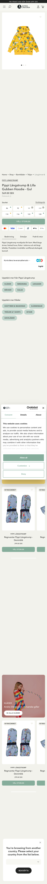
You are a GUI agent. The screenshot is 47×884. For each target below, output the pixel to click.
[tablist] (23, 236)
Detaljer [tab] (23, 237)
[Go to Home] (23, 7)
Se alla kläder (13, 713)
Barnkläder (20, 174)
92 (18, 208)
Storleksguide (40, 202)
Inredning (22, 284)
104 (40, 208)
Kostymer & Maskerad (15, 306)
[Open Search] (11, 6)
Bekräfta (24, 870)
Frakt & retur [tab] (38, 237)
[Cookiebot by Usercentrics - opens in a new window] (28, 408)
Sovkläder (10, 318)
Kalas (20, 290)
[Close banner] (43, 408)
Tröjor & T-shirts (13, 312)
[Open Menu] (4, 6)
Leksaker (37, 284)
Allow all (23, 457)
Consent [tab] (8, 415)
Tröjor (29, 174)
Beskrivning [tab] (9, 237)
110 (7, 214)
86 (7, 208)
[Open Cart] (41, 7)
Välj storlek (23, 221)
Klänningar (36, 306)
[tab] (21, 65)
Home (4, 174)
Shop (11, 174)
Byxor (29, 312)
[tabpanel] (23, 245)
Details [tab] (23, 415)
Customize (22, 466)
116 (18, 214)
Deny (23, 474)
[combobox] (23, 862)
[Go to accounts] (37, 7)
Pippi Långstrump (10, 180)
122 (29, 214)
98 (29, 208)
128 (40, 214)
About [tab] (38, 415)
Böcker (8, 290)
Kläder (8, 284)
